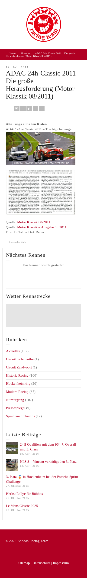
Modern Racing (17, 392)
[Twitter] (29, 108)
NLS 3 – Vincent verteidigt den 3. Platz (48, 461)
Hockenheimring (18, 383)
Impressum (61, 563)
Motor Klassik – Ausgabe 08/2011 (42, 227)
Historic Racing (17, 375)
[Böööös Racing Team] (43, 24)
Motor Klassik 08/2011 (33, 222)
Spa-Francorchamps (20, 416)
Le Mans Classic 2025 (22, 506)
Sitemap (24, 563)
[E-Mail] (16, 108)
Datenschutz (41, 563)
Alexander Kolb (17, 242)
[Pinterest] (35, 108)
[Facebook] (23, 108)
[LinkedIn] (42, 108)
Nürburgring (15, 400)
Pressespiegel (15, 408)
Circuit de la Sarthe (20, 359)
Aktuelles (13, 351)
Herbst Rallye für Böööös (24, 494)
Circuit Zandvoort (19, 367)
